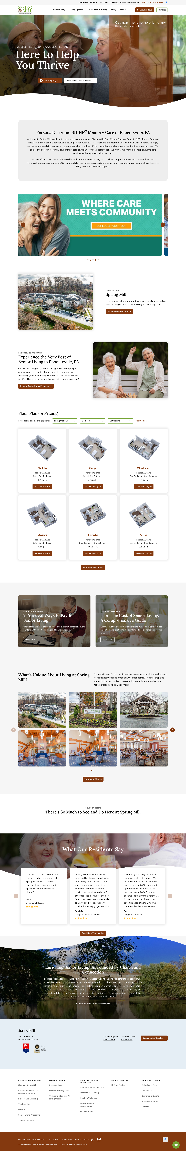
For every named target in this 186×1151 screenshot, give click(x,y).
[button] (23, 224)
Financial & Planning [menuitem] (89, 1093)
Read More (30, 639)
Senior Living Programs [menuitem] (29, 1115)
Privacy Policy (67, 1139)
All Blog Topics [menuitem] (118, 1085)
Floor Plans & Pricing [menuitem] (28, 1099)
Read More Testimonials (93, 933)
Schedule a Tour (144, 10)
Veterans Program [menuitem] (26, 1120)
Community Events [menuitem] (150, 1096)
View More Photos (93, 779)
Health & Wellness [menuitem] (88, 1098)
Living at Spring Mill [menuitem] (27, 1085)
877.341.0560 (54, 1139)
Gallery (113, 10)
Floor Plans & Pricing (97, 10)
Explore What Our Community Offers (93, 1003)
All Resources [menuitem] (86, 1111)
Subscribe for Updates (152, 2)
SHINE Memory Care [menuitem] (59, 1090)
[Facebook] (165, 1139)
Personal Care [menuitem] (55, 1085)
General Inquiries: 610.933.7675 (93, 2)
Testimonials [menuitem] (24, 1104)
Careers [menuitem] (145, 1107)
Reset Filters (141, 421)
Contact (162, 10)
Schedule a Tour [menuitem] (149, 1085)
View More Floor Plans (93, 567)
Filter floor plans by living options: (34, 421)
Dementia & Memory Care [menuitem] (92, 1087)
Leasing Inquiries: (124, 2)
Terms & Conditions (82, 1139)
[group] (93, 225)
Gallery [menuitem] (21, 1109)
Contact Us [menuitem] (147, 1090)
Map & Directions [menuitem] (150, 1101)
